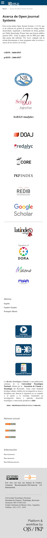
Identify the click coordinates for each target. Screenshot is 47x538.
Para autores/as (9, 458)
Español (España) (10, 307)
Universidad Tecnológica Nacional (23, 385)
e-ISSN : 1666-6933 (12, 52)
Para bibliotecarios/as (11, 462)
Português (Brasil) (10, 311)
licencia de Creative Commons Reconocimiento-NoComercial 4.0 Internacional (23, 485)
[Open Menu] (2, 2)
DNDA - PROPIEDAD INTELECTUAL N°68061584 (23, 405)
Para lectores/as (9, 454)
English (7, 303)
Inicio (5, 8)
